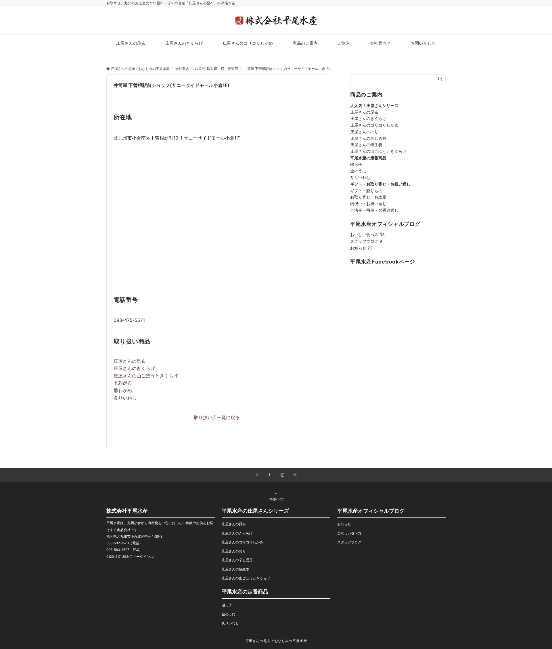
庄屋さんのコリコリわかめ (374, 125)
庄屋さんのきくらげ (134, 368)
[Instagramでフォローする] (282, 475)
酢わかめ (123, 390)
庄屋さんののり (364, 131)
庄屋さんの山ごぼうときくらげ (146, 376)
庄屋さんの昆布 (130, 361)
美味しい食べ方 (349, 533)
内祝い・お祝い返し (368, 203)
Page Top (276, 499)
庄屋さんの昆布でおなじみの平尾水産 (276, 641)
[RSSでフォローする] (295, 475)
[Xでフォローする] (257, 475)
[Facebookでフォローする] (269, 475)
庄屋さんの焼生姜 (366, 144)
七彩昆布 (123, 383)
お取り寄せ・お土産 (368, 196)
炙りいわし (125, 398)
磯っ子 (356, 164)
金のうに (358, 170)
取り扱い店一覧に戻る (217, 417)
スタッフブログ (366, 241)
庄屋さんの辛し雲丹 (368, 138)
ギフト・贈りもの (366, 190)
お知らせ (361, 247)
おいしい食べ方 (367, 234)
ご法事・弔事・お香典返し (374, 210)
